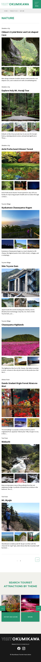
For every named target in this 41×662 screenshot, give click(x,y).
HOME (6, 11)
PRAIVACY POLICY (16, 644)
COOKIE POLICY (25, 644)
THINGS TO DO (14, 11)
